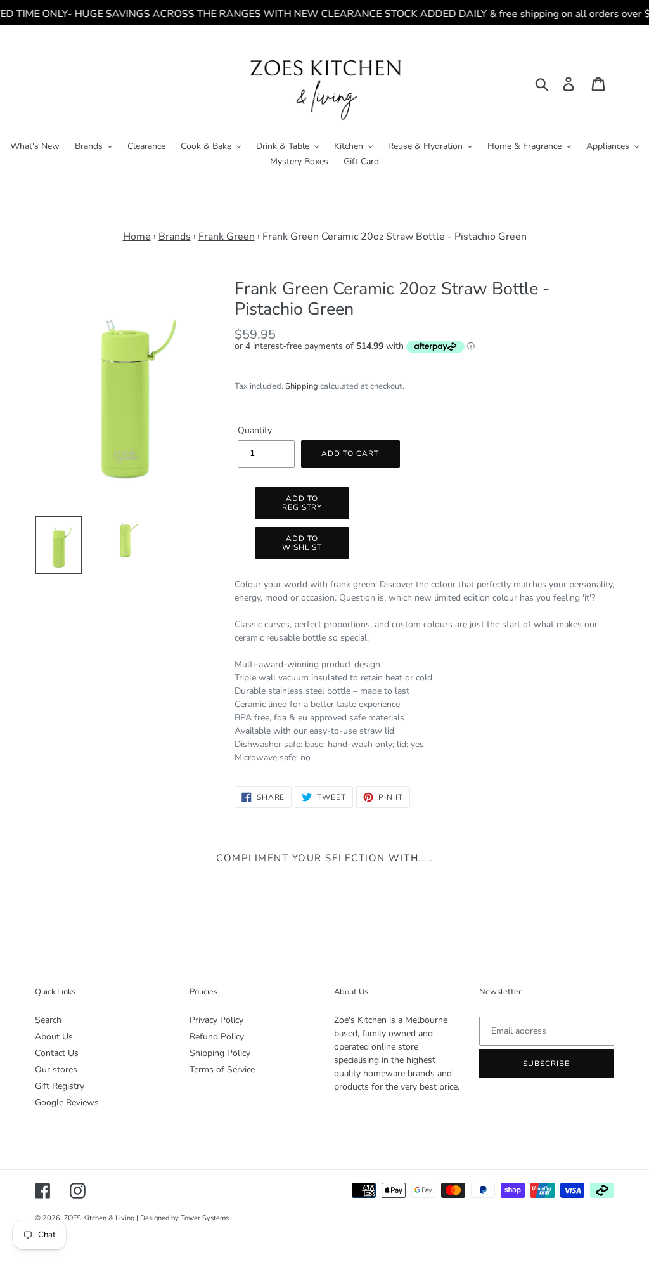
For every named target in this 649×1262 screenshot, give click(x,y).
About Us (54, 1037)
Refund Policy (217, 1037)
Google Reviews (67, 1102)
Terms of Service (222, 1070)
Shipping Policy (220, 1053)
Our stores (56, 1070)
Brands (174, 237)
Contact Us (57, 1053)
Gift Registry (59, 1086)
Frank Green (226, 237)
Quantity (255, 430)
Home (137, 237)
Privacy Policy (216, 1020)
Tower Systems (205, 1218)
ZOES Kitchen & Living (99, 1218)
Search (48, 1020)
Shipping (301, 386)
